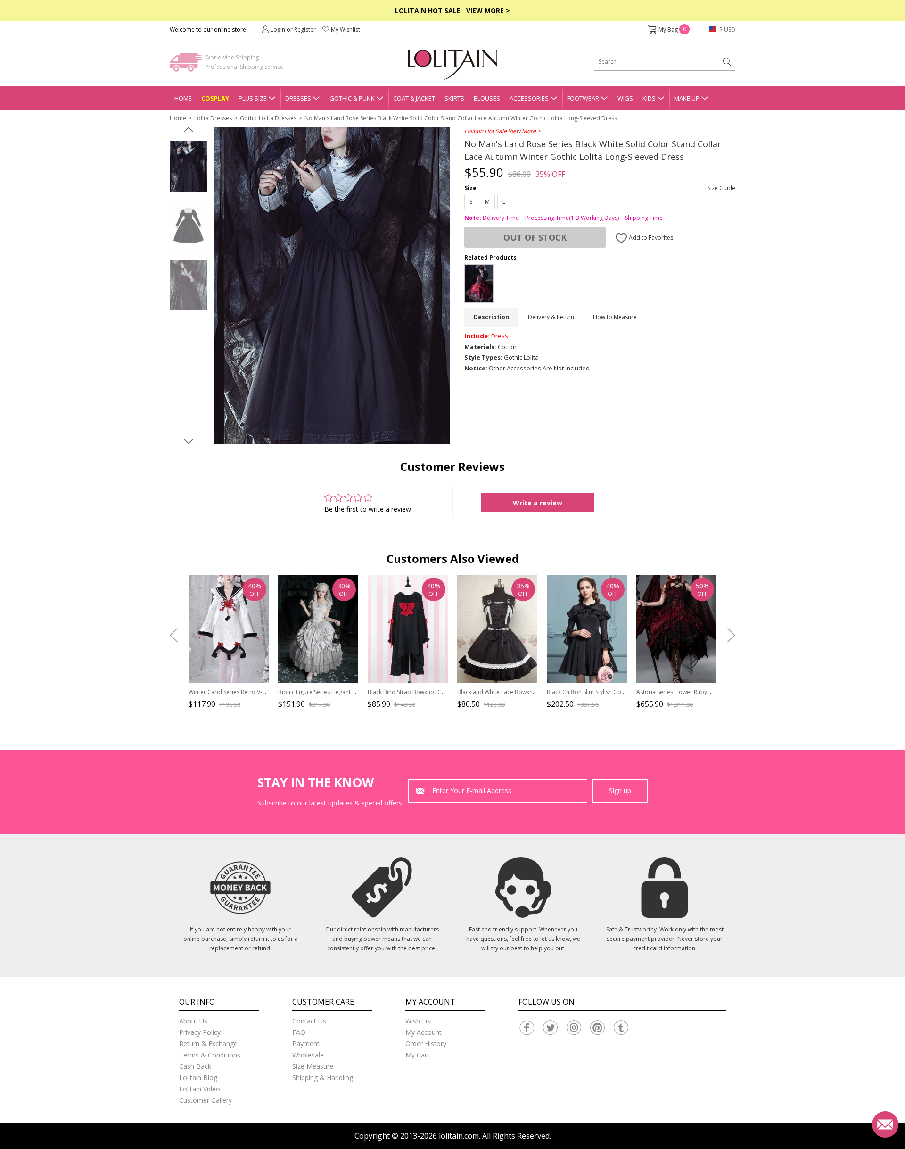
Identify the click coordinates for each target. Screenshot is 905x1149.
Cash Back (195, 1066)
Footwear (583, 98)
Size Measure (312, 1066)
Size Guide (721, 188)
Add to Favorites (650, 238)
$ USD (726, 29)
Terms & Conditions (209, 1054)
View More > (488, 10)
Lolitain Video (199, 1088)
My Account (423, 1032)
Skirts (454, 98)
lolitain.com (459, 1136)
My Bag (672, 29)
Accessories (529, 98)
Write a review (537, 502)
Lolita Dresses (213, 118)
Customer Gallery (205, 1100)
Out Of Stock (535, 237)
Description (491, 317)
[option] (188, 166)
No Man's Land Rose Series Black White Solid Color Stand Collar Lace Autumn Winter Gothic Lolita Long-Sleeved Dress (460, 118)
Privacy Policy (200, 1032)
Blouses (487, 98)
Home (183, 98)
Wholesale (308, 1054)
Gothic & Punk (352, 98)
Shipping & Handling (322, 1077)
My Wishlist (345, 29)
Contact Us (309, 1020)
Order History (425, 1043)
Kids (649, 98)
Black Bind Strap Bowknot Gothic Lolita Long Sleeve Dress (444, 692)
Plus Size (253, 98)
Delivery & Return (551, 317)
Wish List (419, 1020)
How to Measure (615, 317)
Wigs (625, 98)
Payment (306, 1043)
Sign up (620, 790)
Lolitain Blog (198, 1077)
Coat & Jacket (414, 98)
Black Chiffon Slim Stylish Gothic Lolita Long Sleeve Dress (622, 692)
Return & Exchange (208, 1043)
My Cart (417, 1054)
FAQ (298, 1032)
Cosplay (215, 98)
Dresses (298, 98)
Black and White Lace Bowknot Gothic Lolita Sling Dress (530, 692)
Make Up (686, 98)
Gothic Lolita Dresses (268, 118)
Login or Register (293, 29)
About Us (193, 1020)
